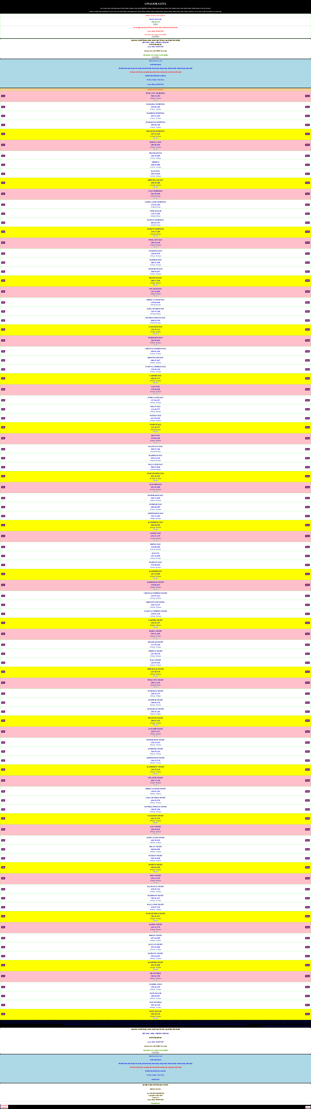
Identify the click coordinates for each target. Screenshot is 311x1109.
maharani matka (86, 1021)
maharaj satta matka (135, 1022)
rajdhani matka (209, 1021)
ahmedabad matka (258, 1021)
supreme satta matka (119, 1024)
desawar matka (94, 1021)
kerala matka (3, 1021)
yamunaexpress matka (175, 1021)
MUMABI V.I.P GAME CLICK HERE (155, 35)
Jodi (3, 96)
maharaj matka (71, 1021)
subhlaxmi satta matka (98, 1022)
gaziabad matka (138, 1021)
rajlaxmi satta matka (77, 1024)
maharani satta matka (155, 1022)
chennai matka (212, 1026)
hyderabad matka (242, 1021)
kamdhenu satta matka (141, 1024)
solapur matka (101, 1021)
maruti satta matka (125, 1022)
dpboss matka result (232, 1026)
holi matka (195, 1021)
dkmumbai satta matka (199, 1024)
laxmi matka (148, 1026)
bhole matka (281, 1021)
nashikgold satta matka (210, 1024)
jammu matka (274, 1021)
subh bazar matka (305, 1026)
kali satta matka (70, 1022)
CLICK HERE (155, 36)
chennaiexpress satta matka (244, 1022)
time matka (51, 1021)
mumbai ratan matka (186, 1026)
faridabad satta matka (232, 1022)
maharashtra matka (265, 1026)
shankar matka (10, 1021)
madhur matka (78, 1021)
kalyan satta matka (169, 1024)
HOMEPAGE (155, 1103)
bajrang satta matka (178, 1024)
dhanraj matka (283, 1026)
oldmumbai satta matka (232, 1024)
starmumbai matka (225, 1021)
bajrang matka (294, 1021)
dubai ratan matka (254, 1026)
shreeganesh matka (109, 1021)
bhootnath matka (165, 1021)
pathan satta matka (116, 1022)
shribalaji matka (30, 1021)
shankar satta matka (52, 1022)
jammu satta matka (151, 1024)
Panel (307, 96)
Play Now (155, 100)
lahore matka (183, 1021)
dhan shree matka (243, 1026)
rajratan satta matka (305, 1022)
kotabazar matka (34, 1022)
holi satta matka (296, 1022)
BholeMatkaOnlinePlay (4, 1106)
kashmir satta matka (188, 1024)
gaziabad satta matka (222, 1022)
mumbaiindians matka (129, 1021)
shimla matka (156, 1026)
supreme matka (249, 1021)
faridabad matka (146, 1021)
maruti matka (64, 1021)
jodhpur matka (140, 1026)
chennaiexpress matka (156, 1021)
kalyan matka (287, 1021)
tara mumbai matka (173, 1026)
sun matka (133, 1026)
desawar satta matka (165, 1022)
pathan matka (57, 1021)
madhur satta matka (145, 1022)
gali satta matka (89, 1022)
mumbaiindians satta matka (210, 1022)
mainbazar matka (17, 1022)
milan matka (190, 1021)
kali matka (23, 1021)
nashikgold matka (8, 1022)
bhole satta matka (160, 1024)
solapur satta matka (175, 1022)
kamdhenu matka (267, 1021)
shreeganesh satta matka (185, 1022)
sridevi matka (17, 1021)
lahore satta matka (279, 1022)
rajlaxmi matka (217, 1021)
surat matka (203, 1026)
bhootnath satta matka (256, 1022)
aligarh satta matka (98, 1024)
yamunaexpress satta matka (268, 1022)
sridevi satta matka (62, 1022)
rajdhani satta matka (67, 1024)
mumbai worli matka (293, 1026)
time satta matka (108, 1022)
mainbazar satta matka (221, 1024)
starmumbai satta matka (88, 1024)
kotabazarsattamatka (243, 1024)
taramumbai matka (119, 1021)
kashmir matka (301, 1021)
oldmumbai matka (26, 1022)
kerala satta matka (43, 1022)
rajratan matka (202, 1021)
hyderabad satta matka (109, 1024)
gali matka (37, 1021)
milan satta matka (288, 1022)
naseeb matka (196, 1026)
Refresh (155, 24)
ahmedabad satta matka (130, 1024)
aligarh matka (234, 1021)
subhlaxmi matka (44, 1021)
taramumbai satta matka (197, 1022)
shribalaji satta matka (80, 1022)
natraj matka (274, 1026)
